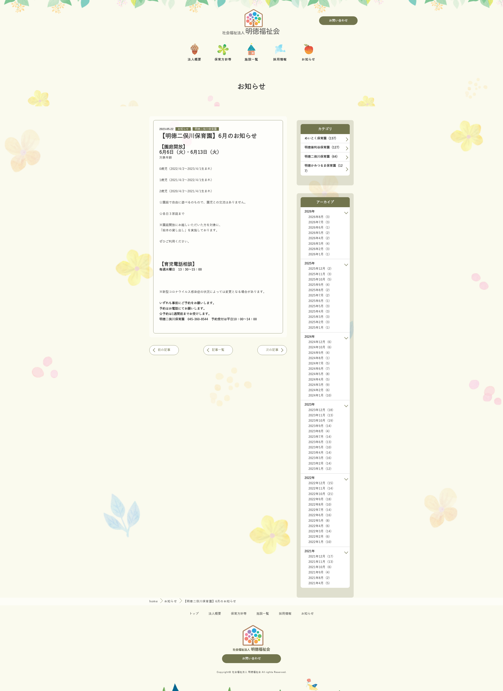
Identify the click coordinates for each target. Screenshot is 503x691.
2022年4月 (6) (319, 526)
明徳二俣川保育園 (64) (321, 156)
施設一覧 (262, 614)
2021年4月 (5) (319, 583)
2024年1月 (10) (319, 395)
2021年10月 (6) (319, 567)
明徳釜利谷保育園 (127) (322, 147)
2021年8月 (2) (319, 578)
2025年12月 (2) (319, 269)
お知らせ (183, 129)
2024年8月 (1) (319, 358)
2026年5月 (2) (319, 233)
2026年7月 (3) (319, 222)
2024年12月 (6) (319, 342)
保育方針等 (239, 614)
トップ (194, 614)
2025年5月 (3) (319, 306)
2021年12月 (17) (320, 556)
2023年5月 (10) (319, 447)
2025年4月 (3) (319, 311)
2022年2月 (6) (319, 536)
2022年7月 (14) (319, 510)
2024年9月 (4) (319, 353)
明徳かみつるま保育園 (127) (324, 168)
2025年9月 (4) (319, 285)
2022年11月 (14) (320, 488)
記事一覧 (218, 350)
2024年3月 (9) (319, 385)
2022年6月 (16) (319, 515)
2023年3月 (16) (319, 458)
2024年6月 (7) (319, 369)
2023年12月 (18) (320, 410)
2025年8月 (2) (319, 290)
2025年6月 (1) (319, 301)
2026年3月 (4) (319, 244)
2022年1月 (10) (319, 542)
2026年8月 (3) (319, 217)
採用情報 (285, 614)
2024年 (310, 337)
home (154, 601)
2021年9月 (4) (319, 572)
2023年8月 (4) (319, 431)
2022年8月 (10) (319, 504)
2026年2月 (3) (319, 249)
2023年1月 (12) (319, 469)
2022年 (310, 478)
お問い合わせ (338, 20)
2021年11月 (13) (320, 562)
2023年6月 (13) (319, 442)
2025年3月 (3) (319, 317)
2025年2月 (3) (319, 322)
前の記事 (164, 350)
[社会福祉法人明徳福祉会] (251, 20)
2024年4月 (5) (319, 379)
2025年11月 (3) (319, 274)
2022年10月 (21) (320, 494)
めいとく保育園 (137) (320, 138)
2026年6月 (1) (319, 227)
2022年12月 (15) (320, 483)
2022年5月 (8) (319, 521)
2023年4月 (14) (319, 453)
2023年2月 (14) (319, 463)
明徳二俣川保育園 (206, 129)
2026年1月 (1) (319, 254)
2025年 (310, 263)
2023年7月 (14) (319, 437)
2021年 (310, 551)
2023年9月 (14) (319, 426)
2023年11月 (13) (320, 415)
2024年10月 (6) (319, 347)
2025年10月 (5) (319, 279)
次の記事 (272, 350)
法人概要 (214, 614)
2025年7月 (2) (319, 295)
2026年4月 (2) (319, 238)
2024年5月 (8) (319, 374)
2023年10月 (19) (320, 420)
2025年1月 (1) (319, 327)
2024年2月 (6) (319, 390)
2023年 (310, 404)
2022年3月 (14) (319, 531)
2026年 (310, 211)
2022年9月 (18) (319, 499)
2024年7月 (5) (319, 363)
